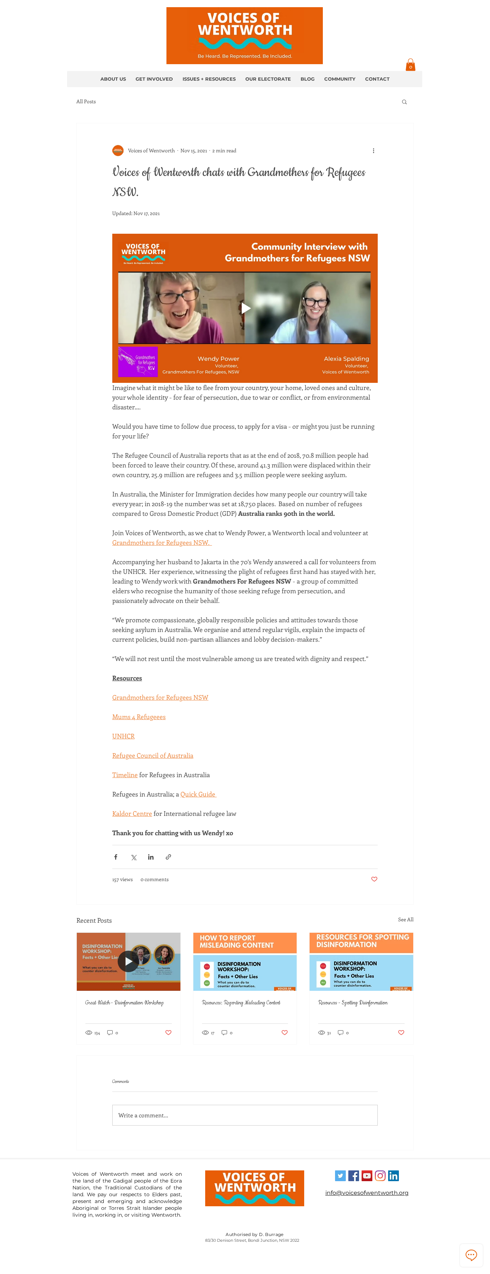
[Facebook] (353, 1175)
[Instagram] (380, 1175)
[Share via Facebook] (115, 857)
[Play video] (245, 308)
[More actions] (373, 150)
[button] (410, 64)
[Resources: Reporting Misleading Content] (245, 962)
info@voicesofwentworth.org (367, 1192)
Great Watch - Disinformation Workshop (124, 1003)
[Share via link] (168, 857)
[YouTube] (367, 1175)
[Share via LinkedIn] (150, 857)
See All (406, 919)
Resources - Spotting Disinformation (352, 1003)
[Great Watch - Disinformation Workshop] (128, 962)
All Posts (86, 101)
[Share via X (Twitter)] (133, 857)
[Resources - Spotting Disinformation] (361, 962)
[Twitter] (340, 1175)
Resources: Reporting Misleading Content (241, 1003)
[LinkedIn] (393, 1175)
